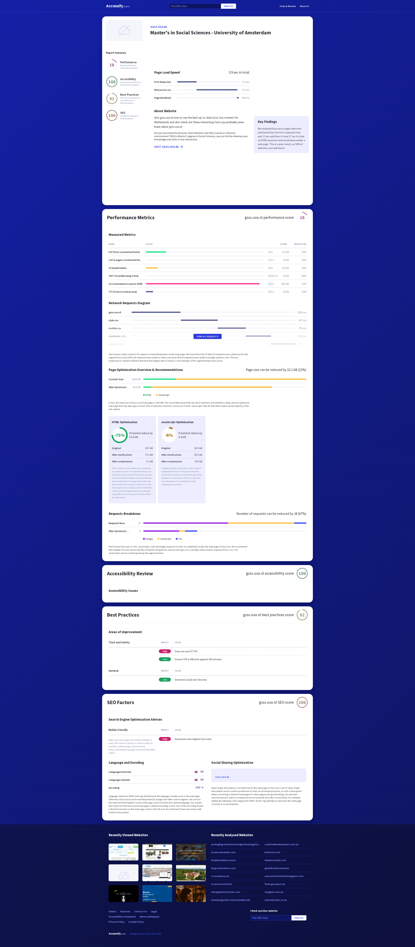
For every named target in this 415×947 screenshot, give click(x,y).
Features (125, 911)
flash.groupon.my (275, 884)
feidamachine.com (275, 860)
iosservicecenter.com (223, 852)
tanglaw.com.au (274, 892)
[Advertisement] (229, 55)
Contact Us (140, 911)
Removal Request (150, 916)
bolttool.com (272, 852)
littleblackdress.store (223, 860)
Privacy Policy (116, 921)
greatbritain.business (277, 868)
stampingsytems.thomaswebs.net (230, 899)
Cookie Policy (136, 921)
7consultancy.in (220, 876)
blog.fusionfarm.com (223, 868)
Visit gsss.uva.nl (166, 147)
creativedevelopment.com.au (282, 844)
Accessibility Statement (122, 916)
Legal (154, 911)
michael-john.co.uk (276, 899)
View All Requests (207, 336)
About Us (304, 6)
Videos (112, 911)
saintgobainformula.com (225, 892)
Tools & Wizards (287, 6)
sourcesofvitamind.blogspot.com (284, 876)
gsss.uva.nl (159, 27)
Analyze (228, 6)
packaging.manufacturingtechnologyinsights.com (236, 844)
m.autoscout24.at (221, 884)
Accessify (118, 6)
